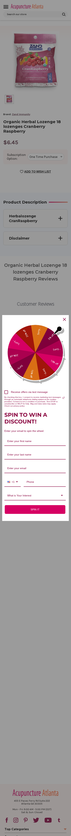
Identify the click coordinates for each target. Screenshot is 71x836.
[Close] (64, 319)
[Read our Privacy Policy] (63, 398)
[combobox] (12, 482)
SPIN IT (35, 509)
